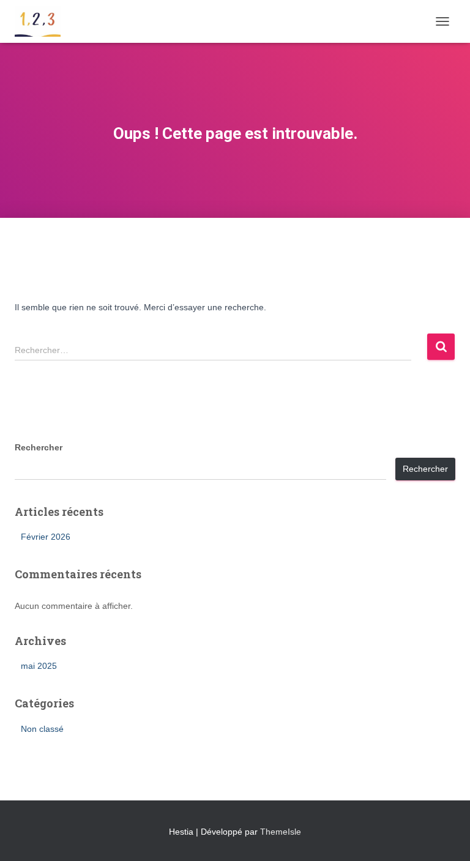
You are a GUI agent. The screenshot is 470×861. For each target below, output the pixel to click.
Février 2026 (45, 537)
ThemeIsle (280, 832)
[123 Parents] (42, 21)
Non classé (42, 729)
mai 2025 (39, 666)
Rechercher (38, 447)
